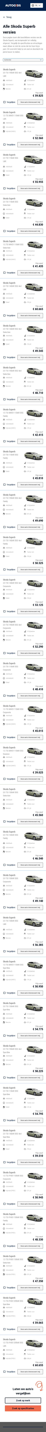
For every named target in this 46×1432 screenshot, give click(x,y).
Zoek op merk (23, 1400)
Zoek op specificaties (23, 1408)
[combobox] (36, 5)
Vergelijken (11, 102)
